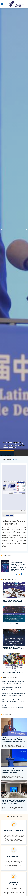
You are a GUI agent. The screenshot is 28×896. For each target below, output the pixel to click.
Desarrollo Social (13, 856)
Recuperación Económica (13, 830)
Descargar (15, 574)
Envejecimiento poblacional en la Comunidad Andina (11, 688)
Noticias (6, 440)
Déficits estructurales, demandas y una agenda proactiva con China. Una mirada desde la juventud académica (14, 682)
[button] (26, 229)
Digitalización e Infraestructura (13, 884)
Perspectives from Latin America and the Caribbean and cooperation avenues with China (14, 694)
